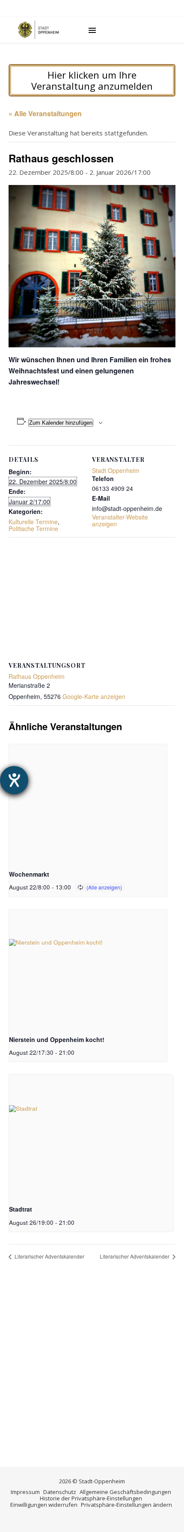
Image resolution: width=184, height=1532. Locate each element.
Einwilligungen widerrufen (43, 1505)
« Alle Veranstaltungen (45, 113)
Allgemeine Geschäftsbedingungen (125, 1492)
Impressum (25, 1492)
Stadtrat (20, 1209)
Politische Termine (33, 528)
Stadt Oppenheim (115, 470)
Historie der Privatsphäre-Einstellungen (91, 1498)
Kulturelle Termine (33, 521)
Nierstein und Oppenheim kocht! (56, 1039)
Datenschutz (59, 1492)
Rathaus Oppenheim (37, 676)
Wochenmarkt (29, 874)
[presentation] (88, 803)
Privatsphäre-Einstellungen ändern (126, 1505)
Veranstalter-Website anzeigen (120, 520)
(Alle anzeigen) (104, 887)
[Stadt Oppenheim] (38, 30)
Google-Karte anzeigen (93, 696)
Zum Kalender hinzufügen (60, 423)
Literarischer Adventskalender (48, 1256)
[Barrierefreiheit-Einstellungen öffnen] (14, 780)
